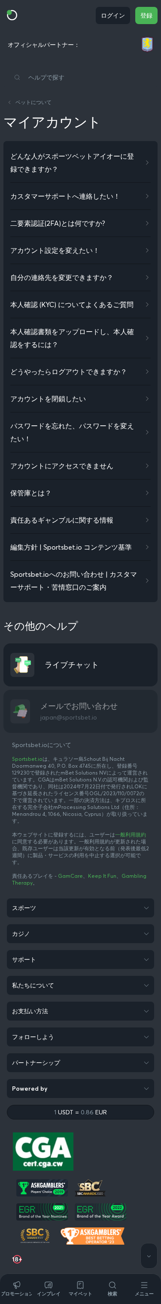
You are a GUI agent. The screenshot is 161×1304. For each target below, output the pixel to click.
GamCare (70, 876)
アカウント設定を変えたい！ (55, 250)
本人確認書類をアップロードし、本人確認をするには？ (72, 338)
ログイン (113, 15)
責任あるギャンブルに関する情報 (61, 520)
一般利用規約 (130, 834)
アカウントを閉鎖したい (48, 398)
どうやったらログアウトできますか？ (68, 371)
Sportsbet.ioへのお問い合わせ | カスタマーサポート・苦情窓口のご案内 (73, 580)
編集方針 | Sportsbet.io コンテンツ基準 (71, 547)
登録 (146, 15)
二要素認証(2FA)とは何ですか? (57, 223)
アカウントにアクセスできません (61, 465)
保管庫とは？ (31, 493)
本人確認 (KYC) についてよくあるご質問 (72, 304)
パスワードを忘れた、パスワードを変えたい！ (72, 432)
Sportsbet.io (27, 759)
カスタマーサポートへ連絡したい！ (65, 196)
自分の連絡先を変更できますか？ (61, 277)
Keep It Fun (102, 876)
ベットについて (33, 102)
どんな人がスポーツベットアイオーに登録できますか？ (72, 162)
